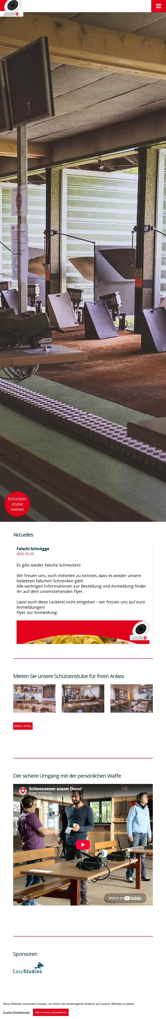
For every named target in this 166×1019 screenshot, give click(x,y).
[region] (83, 1007)
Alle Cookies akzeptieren (51, 1012)
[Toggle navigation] (158, 6)
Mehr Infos (22, 726)
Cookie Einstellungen (16, 1012)
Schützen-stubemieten (17, 504)
